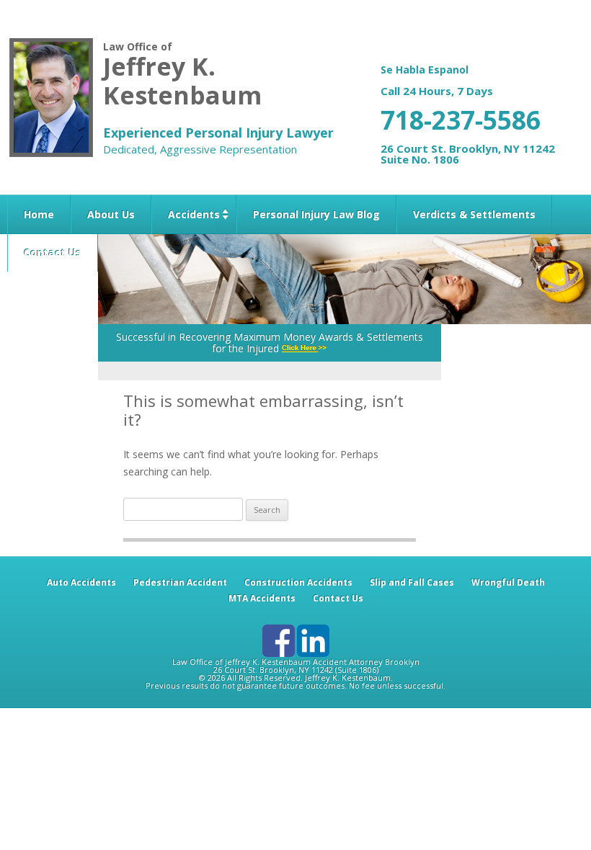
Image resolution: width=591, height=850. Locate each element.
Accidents (194, 214)
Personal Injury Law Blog (316, 214)
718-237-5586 (461, 120)
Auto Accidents (81, 582)
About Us (111, 214)
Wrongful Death (508, 582)
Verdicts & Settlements (474, 214)
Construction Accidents (298, 582)
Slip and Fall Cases (412, 582)
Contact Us (52, 252)
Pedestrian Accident (180, 582)
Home (39, 214)
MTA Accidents (262, 598)
